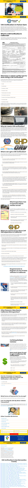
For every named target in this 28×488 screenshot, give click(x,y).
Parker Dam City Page (4, 446)
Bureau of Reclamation (10, 450)
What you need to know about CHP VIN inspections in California (13, 231)
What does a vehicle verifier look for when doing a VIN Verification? (14, 76)
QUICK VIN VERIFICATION (20, 436)
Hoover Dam (6, 449)
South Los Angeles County (5, 426)
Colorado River (6, 448)
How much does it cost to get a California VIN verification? (18, 354)
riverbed (5, 452)
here (10, 383)
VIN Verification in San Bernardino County (14, 461)
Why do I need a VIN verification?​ (13, 126)
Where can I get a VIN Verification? (13, 151)
